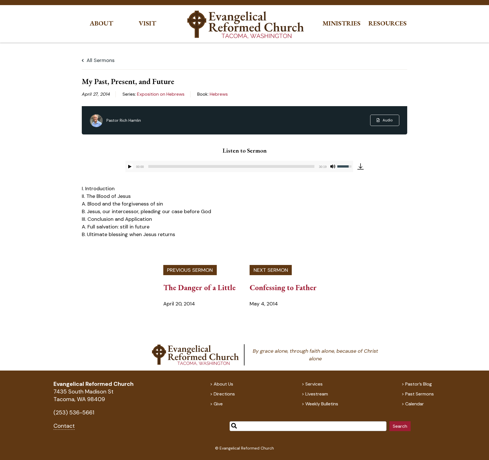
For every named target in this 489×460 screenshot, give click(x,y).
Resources (387, 23)
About (101, 23)
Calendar (414, 404)
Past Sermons (419, 394)
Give (218, 404)
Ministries (342, 23)
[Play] (130, 166)
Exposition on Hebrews (161, 94)
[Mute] (333, 166)
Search (400, 426)
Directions (224, 394)
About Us (223, 384)
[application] (239, 166)
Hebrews (219, 94)
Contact (64, 425)
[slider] (231, 166)
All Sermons (100, 60)
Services (314, 384)
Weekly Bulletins (321, 404)
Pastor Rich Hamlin (123, 120)
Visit (147, 23)
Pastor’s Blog (418, 384)
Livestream (316, 394)
